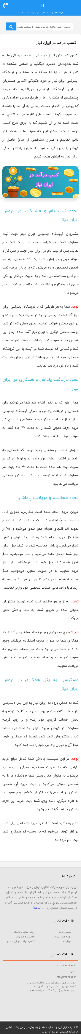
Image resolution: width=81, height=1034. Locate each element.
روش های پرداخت (24, 931)
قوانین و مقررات (25, 936)
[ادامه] (37, 907)
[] (43, 5)
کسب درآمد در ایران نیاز (21, 941)
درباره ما (66, 941)
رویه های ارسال (62, 936)
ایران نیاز (29, 1027)
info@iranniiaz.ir (66, 977)
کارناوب (46, 1031)
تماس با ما (65, 931)
